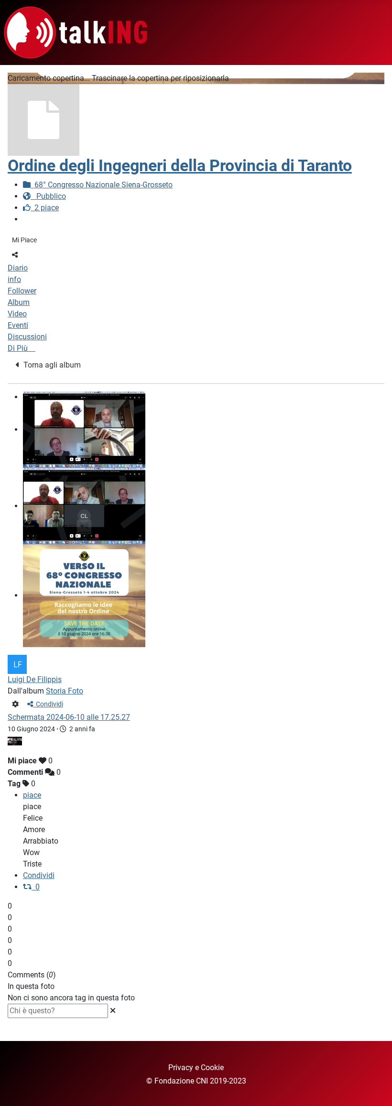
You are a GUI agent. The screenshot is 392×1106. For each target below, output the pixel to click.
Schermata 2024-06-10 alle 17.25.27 (69, 717)
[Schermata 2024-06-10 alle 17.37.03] (84, 429)
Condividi (48, 704)
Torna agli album (50, 364)
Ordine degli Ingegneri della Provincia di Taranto (180, 165)
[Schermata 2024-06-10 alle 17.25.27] (84, 505)
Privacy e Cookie (196, 1067)
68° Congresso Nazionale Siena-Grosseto (102, 184)
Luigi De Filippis (35, 679)
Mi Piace (24, 240)
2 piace (45, 207)
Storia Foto (64, 690)
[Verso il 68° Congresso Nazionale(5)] (84, 595)
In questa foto (31, 986)
